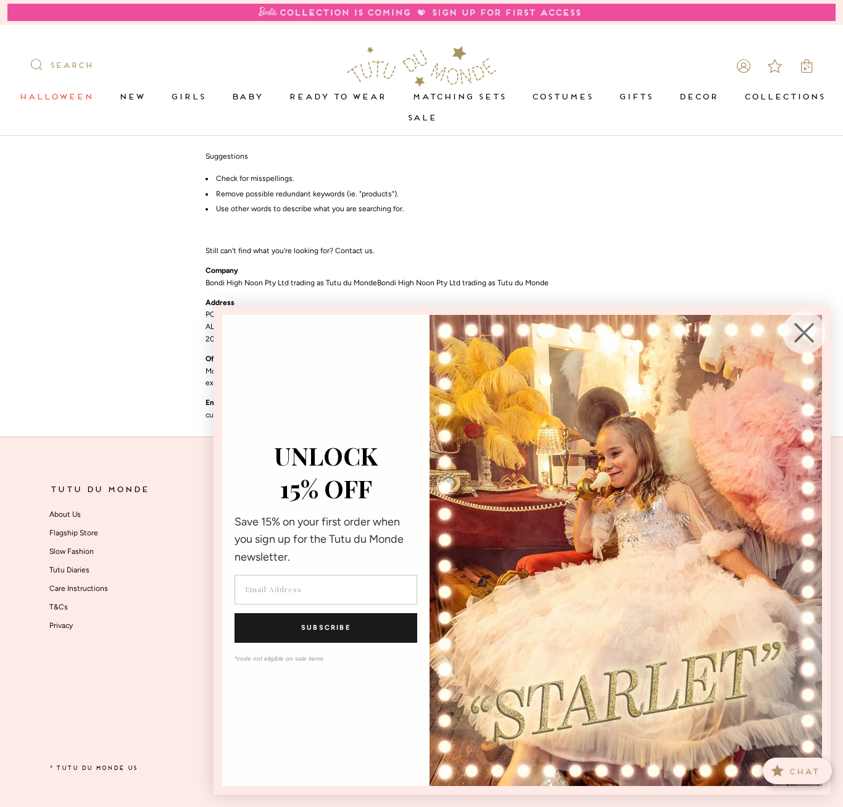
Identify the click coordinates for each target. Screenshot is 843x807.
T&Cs (58, 607)
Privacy (61, 625)
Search (71, 66)
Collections (784, 97)
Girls (187, 97)
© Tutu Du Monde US (93, 768)
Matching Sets (458, 97)
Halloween (56, 97)
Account (743, 66)
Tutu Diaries (69, 570)
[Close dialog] (804, 332)
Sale (421, 118)
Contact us (354, 250)
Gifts (635, 97)
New (131, 97)
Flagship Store (73, 533)
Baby (246, 97)
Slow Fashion (71, 551)
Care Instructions (78, 588)
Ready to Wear (337, 97)
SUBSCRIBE (326, 628)
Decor (698, 97)
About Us (65, 514)
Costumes (561, 97)
